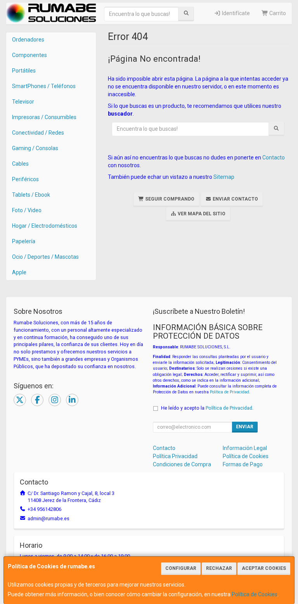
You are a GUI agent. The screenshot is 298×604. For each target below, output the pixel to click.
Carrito (277, 13)
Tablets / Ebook (31, 195)
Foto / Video (27, 210)
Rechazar (219, 568)
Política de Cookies (254, 594)
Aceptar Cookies (264, 568)
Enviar (244, 426)
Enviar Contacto (234, 199)
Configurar (180, 568)
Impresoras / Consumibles (44, 117)
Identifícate (235, 13)
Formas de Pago (243, 464)
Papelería (23, 241)
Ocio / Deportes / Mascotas (45, 257)
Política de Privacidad (229, 392)
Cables (20, 164)
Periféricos (25, 179)
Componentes (29, 55)
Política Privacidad (175, 456)
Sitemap (223, 177)
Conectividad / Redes (38, 133)
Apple (19, 272)
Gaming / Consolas (35, 148)
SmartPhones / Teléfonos (44, 86)
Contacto (273, 157)
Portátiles (24, 70)
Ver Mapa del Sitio (201, 213)
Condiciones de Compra (182, 464)
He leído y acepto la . (207, 408)
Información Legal (245, 448)
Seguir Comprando (169, 199)
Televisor (23, 102)
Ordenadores (28, 39)
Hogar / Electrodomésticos (44, 226)
